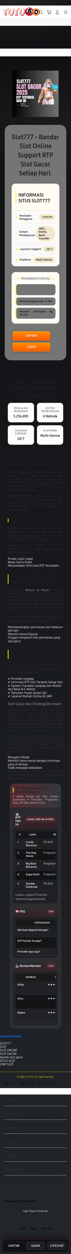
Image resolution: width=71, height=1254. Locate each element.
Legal (34, 1228)
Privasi (22, 1228)
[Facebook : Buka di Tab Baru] (23, 1219)
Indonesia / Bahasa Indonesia (21, 1201)
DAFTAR (31, 336)
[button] (49, 12)
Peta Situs (47, 1228)
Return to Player (37, 590)
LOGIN (31, 347)
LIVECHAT (57, 1246)
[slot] (12, 11)
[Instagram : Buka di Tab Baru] (39, 1219)
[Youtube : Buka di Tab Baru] (47, 1219)
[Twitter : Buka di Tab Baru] (31, 1219)
